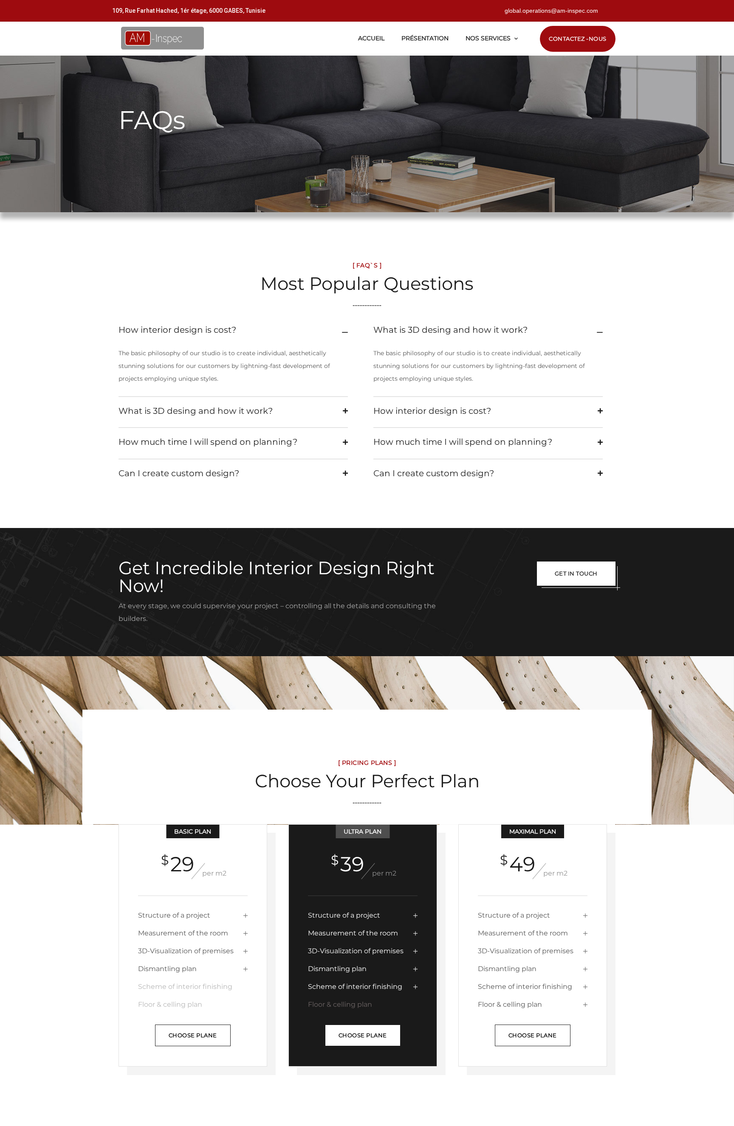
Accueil (371, 38)
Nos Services (488, 38)
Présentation (425, 38)
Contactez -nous (578, 38)
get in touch (576, 573)
